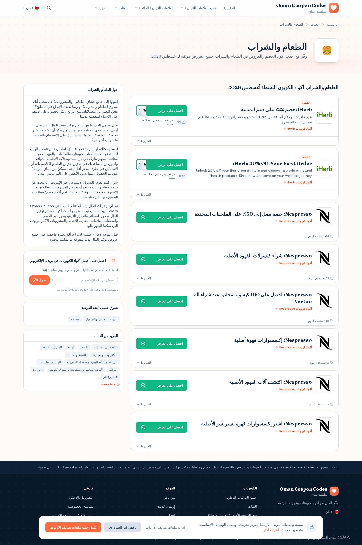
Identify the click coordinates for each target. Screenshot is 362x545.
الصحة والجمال (76, 355)
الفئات (123, 8)
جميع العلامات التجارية (200, 8)
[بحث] (49, 7)
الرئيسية (229, 8)
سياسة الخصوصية (80, 506)
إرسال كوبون (165, 506)
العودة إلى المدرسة (105, 347)
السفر (84, 347)
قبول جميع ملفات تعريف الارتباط (73, 527)
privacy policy (78, 289)
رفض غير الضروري (122, 527)
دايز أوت (38, 370)
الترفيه (113, 370)
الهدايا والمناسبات (50, 362)
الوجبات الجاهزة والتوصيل (101, 319)
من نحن (169, 497)
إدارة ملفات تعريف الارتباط (165, 527)
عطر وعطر (110, 377)
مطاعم (75, 319)
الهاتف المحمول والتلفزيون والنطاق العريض (76, 370)
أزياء (71, 347)
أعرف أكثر (271, 530)
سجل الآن (40, 280)
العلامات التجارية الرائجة (156, 8)
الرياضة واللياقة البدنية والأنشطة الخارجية (92, 362)
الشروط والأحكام (80, 497)
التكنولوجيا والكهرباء (104, 355)
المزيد (103, 8)
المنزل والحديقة (52, 347)
